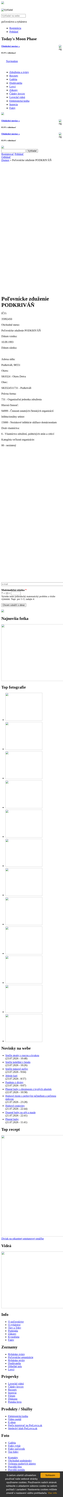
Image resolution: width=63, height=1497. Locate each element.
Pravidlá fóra (15, 1466)
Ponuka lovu (15, 1401)
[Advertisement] (31, 194)
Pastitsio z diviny (14, 1082)
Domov (5, 160)
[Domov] (2, 3)
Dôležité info (15, 1366)
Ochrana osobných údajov (22, 1463)
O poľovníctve (16, 1321)
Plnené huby (12, 1119)
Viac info (52, 1493)
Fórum (11, 1395)
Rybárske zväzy (16, 1354)
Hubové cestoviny (15, 1105)
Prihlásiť (13, 31)
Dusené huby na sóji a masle (20, 1112)
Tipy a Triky (14, 1327)
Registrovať (7, 154)
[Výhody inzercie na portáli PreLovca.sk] (2, 611)
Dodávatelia (15, 83)
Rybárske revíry (16, 1360)
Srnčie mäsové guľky (16, 1068)
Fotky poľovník (16, 1448)
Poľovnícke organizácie (20, 1357)
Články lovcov (17, 93)
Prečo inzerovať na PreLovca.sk (25, 1425)
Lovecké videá (17, 97)
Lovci (12, 86)
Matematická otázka (14, 590)
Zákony (13, 90)
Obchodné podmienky (20, 1460)
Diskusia (12, 1398)
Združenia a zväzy (19, 72)
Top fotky (13, 1451)
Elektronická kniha (19, 100)
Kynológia (13, 1336)
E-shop (12, 1422)
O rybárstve (14, 1324)
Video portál (14, 1419)
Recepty (13, 75)
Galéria (13, 79)
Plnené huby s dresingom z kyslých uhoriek (28, 1089)
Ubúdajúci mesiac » (10, 46)
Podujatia (13, 1330)
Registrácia (15, 28)
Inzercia (13, 104)
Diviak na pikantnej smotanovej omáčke (22, 1238)
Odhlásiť (6, 157)
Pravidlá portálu (16, 1469)
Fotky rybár (14, 1445)
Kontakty (13, 1457)
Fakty (12, 108)
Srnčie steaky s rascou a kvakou (22, 1055)
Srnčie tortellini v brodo (17, 1062)
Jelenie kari (11, 1075)
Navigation (12, 61)
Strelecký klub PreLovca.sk (22, 1428)
